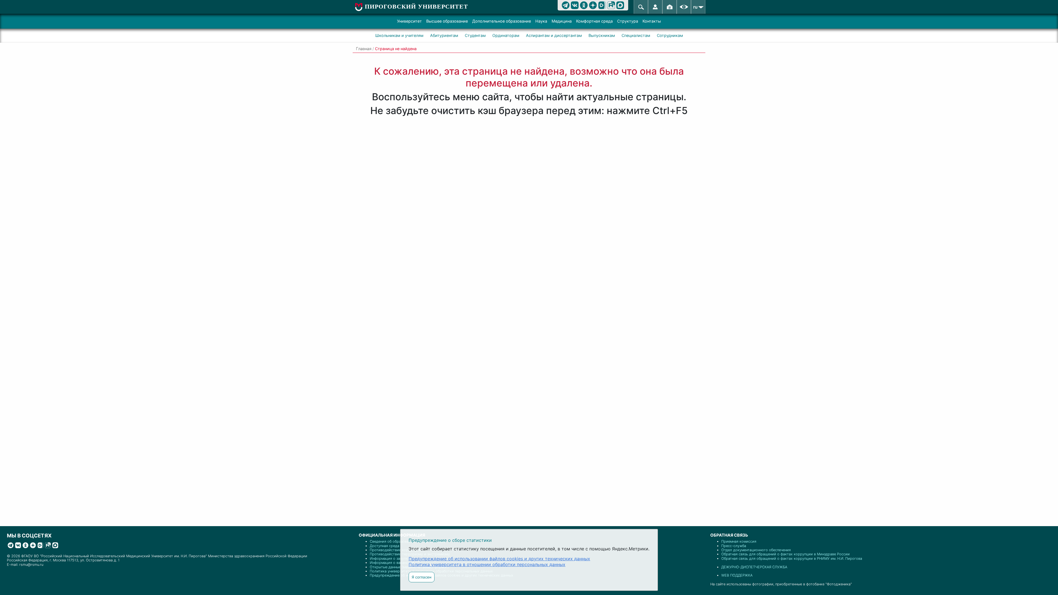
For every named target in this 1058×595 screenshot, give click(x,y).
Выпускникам (602, 35)
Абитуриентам (444, 35)
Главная (363, 48)
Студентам (475, 35)
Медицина (562, 21)
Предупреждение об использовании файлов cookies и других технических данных (499, 558)
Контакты (652, 21)
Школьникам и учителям (399, 35)
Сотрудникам (670, 35)
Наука (541, 21)
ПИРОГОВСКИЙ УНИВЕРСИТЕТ (416, 6)
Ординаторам (505, 35)
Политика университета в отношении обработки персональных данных (487, 564)
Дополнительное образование (501, 21)
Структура (627, 21)
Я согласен (421, 577)
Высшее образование (447, 21)
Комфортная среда (594, 21)
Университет (409, 21)
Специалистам (636, 35)
